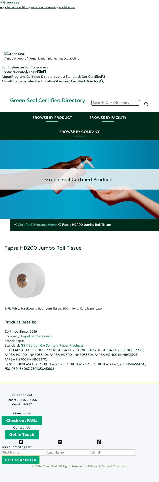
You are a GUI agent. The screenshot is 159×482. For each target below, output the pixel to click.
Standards (26, 30)
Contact (8, 72)
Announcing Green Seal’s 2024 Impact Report (41, 181)
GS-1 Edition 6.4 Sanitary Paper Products (52, 345)
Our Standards (41, 35)
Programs (25, 21)
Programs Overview (45, 25)
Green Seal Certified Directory (47, 100)
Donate (19, 72)
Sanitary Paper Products (49, 53)
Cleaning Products (44, 44)
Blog (33, 30)
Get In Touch (21, 434)
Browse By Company (79, 131)
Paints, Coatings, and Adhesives (54, 49)
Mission (36, 21)
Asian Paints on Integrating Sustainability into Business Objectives (56, 244)
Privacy (93, 466)
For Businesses (13, 67)
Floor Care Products (45, 67)
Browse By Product (52, 117)
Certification (40, 39)
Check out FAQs (21, 420)
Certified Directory (14, 49)
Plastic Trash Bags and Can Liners (55, 76)
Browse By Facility (108, 117)
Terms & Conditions (114, 466)
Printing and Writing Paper (50, 72)
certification (45, 81)
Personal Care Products (48, 62)
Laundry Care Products (48, 58)
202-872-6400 (27, 400)
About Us (25, 16)
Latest (22, 25)
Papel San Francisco (36, 336)
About (6, 77)
